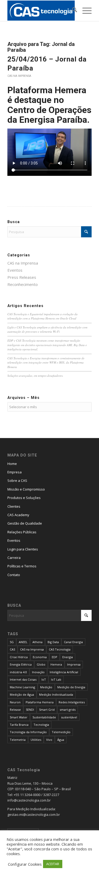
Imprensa (74, 664)
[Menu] (84, 10)
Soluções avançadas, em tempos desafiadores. (35, 376)
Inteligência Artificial (64, 672)
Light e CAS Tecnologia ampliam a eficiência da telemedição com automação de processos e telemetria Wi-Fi (47, 329)
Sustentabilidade (44, 717)
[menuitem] (72, 10)
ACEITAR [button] (52, 863)
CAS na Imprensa (19, 76)
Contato (13, 574)
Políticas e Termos (21, 566)
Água (60, 740)
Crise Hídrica (19, 657)
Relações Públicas (21, 532)
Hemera (56, 664)
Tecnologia (41, 725)
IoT (43, 679)
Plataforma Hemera (40, 702)
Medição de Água (22, 694)
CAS (12, 649)
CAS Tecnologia (59, 649)
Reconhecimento (22, 284)
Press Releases (21, 277)
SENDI (30, 710)
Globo (41, 664)
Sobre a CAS (17, 480)
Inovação (38, 672)
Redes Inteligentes (72, 702)
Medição (46, 687)
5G (12, 642)
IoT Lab (56, 679)
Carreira (14, 557)
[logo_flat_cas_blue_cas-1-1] (41, 10)
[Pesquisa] (72, 10)
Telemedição (61, 732)
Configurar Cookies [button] (25, 864)
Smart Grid (47, 710)
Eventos (14, 270)
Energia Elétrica (21, 664)
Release (15, 710)
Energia (67, 657)
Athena (37, 642)
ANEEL (23, 642)
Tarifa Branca (19, 725)
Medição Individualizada (56, 694)
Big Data (53, 642)
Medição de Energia (71, 687)
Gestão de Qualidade (24, 523)
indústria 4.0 (18, 672)
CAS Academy (18, 514)
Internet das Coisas (23, 679)
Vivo (49, 740)
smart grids (68, 710)
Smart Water (18, 717)
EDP (54, 657)
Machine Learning (22, 687)
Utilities (36, 740)
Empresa (14, 472)
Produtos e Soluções (24, 497)
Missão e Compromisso (26, 489)
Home (12, 463)
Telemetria (18, 740)
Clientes (13, 506)
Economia (40, 657)
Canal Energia (73, 642)
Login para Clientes (22, 549)
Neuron (15, 702)
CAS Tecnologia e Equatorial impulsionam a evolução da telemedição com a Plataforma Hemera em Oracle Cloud (42, 316)
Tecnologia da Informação (28, 732)
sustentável (69, 717)
